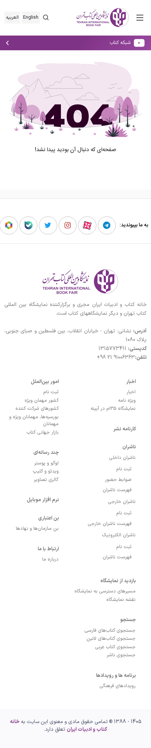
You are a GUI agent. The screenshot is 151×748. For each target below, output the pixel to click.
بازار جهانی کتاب (42, 432)
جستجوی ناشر (121, 655)
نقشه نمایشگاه (121, 599)
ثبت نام (124, 469)
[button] (45, 17)
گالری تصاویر (46, 480)
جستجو (128, 620)
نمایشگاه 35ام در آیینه (113, 408)
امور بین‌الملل (45, 382)
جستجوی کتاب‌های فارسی (110, 630)
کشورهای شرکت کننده (37, 408)
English (30, 17)
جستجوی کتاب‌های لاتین (111, 638)
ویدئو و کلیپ (46, 471)
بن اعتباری (48, 518)
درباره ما (50, 559)
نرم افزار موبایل (43, 500)
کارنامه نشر (124, 429)
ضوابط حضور (118, 480)
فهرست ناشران (117, 490)
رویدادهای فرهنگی (117, 686)
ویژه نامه (127, 400)
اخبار (131, 382)
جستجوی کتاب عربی (115, 647)
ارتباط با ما (48, 549)
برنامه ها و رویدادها (116, 675)
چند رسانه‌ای (46, 452)
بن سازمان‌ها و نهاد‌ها (37, 528)
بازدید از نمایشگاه (118, 581)
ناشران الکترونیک (119, 535)
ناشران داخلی (122, 457)
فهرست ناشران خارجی (110, 524)
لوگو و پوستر (46, 463)
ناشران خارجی (122, 502)
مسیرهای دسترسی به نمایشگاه (105, 591)
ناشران (129, 447)
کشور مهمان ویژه (42, 400)
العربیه (12, 17)
